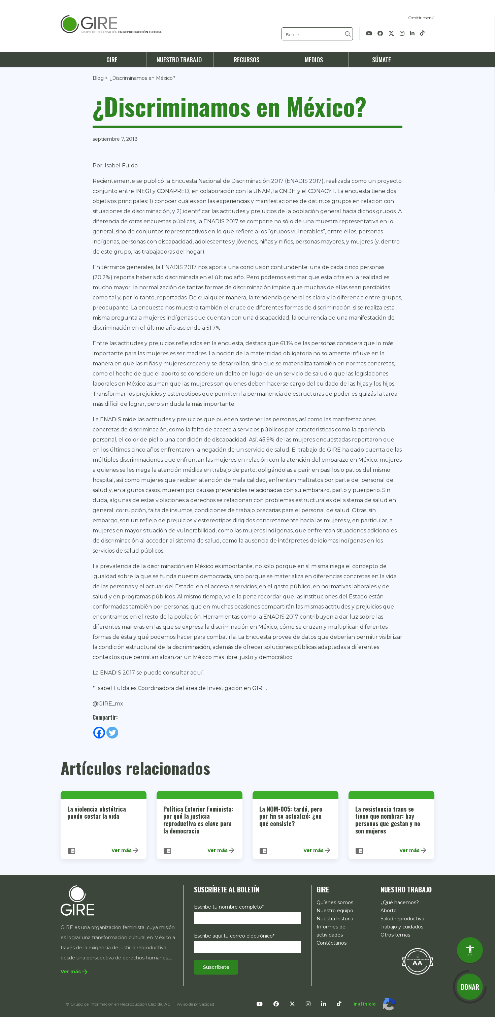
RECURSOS (246, 59)
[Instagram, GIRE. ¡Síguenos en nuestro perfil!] (402, 34)
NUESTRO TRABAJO (179, 59)
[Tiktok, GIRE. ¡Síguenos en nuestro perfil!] (422, 34)
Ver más (125, 850)
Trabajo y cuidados (402, 927)
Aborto (389, 911)
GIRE (112, 59)
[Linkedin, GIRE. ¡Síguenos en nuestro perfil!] (412, 34)
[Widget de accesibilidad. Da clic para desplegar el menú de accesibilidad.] (470, 950)
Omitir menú (421, 17)
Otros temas (395, 935)
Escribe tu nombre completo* (229, 907)
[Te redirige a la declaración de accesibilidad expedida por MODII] (417, 961)
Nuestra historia (335, 919)
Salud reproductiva (402, 919)
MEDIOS (314, 59)
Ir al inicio (365, 1004)
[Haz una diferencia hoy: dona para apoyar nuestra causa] (469, 986)
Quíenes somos (335, 902)
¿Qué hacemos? (400, 902)
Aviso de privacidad (195, 1004)
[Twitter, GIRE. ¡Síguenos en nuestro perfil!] (391, 34)
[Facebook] (99, 733)
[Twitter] (112, 733)
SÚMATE (381, 59)
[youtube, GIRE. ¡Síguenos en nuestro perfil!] (369, 34)
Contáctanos (331, 943)
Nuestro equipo (335, 911)
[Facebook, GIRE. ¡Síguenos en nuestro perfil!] (380, 34)
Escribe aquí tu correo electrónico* (234, 936)
